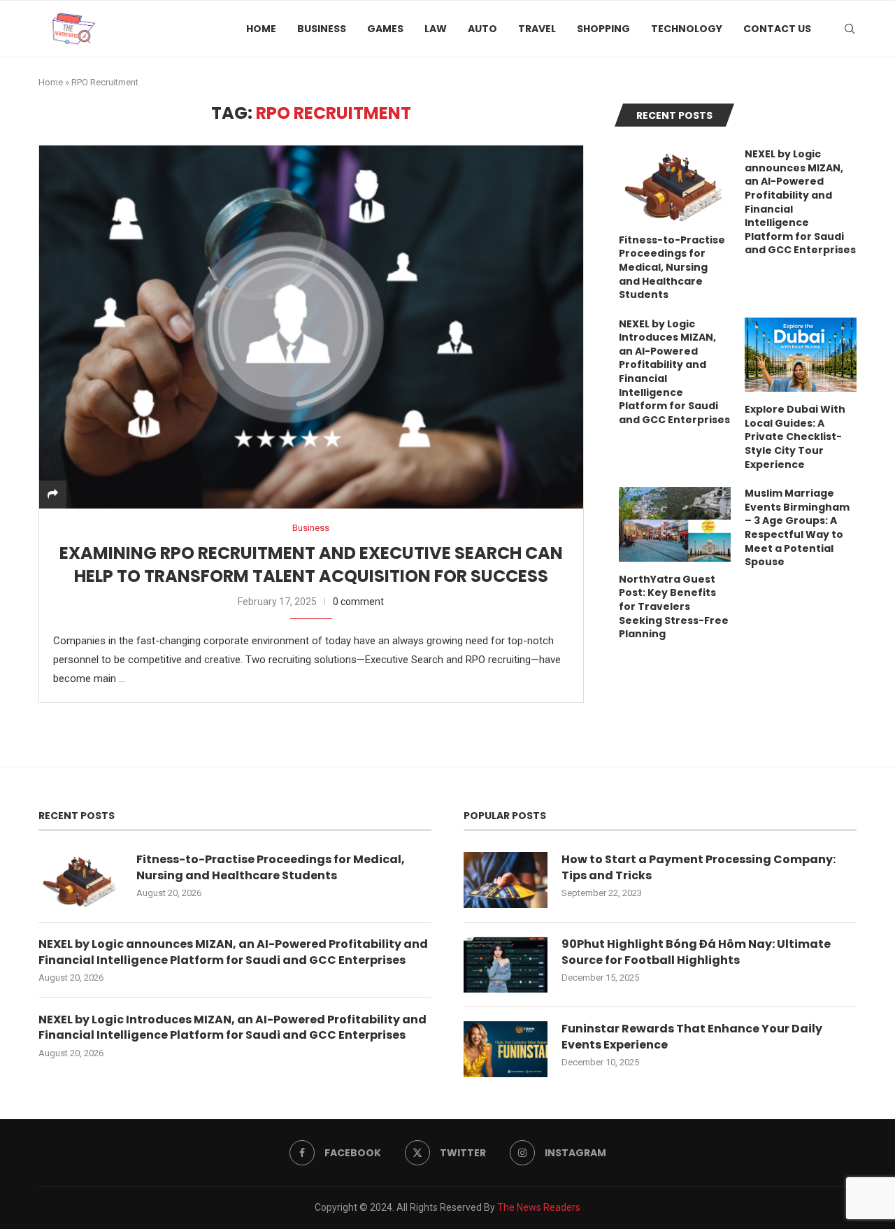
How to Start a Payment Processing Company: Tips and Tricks (698, 867)
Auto (482, 29)
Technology (686, 29)
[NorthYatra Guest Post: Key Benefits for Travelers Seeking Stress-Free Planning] (675, 524)
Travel (537, 29)
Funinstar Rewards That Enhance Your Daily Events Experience (691, 1036)
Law (435, 29)
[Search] (850, 29)
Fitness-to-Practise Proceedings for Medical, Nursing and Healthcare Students (672, 267)
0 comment (358, 601)
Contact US (777, 29)
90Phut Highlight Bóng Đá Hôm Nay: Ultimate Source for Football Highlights (696, 952)
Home (261, 29)
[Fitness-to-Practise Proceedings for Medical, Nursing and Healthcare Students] (675, 185)
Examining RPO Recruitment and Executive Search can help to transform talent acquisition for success (311, 564)
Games (385, 29)
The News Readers (538, 1207)
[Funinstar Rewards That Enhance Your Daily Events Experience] (505, 1049)
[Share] (53, 494)
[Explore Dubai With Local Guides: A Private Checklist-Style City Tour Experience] (801, 355)
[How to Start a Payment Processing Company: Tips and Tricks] (505, 880)
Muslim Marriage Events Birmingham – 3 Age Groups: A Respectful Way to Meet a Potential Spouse (797, 528)
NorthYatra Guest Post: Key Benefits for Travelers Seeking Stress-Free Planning (674, 607)
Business (321, 29)
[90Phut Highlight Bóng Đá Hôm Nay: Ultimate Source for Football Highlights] (505, 965)
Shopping (603, 29)
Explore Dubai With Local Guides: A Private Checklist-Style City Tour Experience (795, 437)
